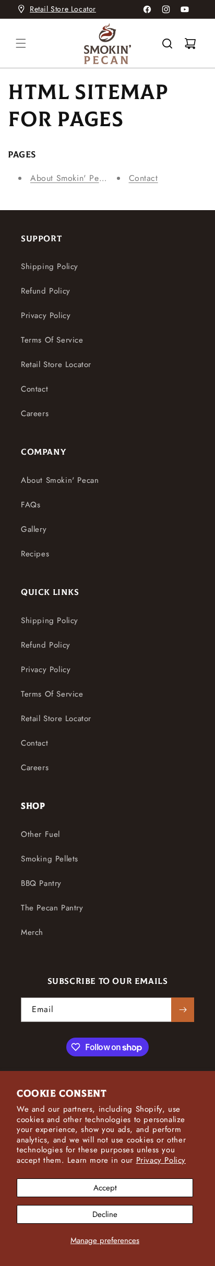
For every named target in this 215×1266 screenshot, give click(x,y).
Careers (35, 413)
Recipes (35, 553)
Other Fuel (40, 834)
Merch (32, 932)
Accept (105, 1188)
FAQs (30, 504)
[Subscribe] (182, 1009)
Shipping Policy (49, 266)
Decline (104, 1214)
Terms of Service (52, 340)
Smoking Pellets (49, 859)
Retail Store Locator (63, 9)
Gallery (33, 529)
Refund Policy (45, 291)
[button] (20, 43)
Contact (143, 178)
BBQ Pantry (41, 883)
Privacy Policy (161, 1160)
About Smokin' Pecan (71, 178)
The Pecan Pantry (52, 908)
